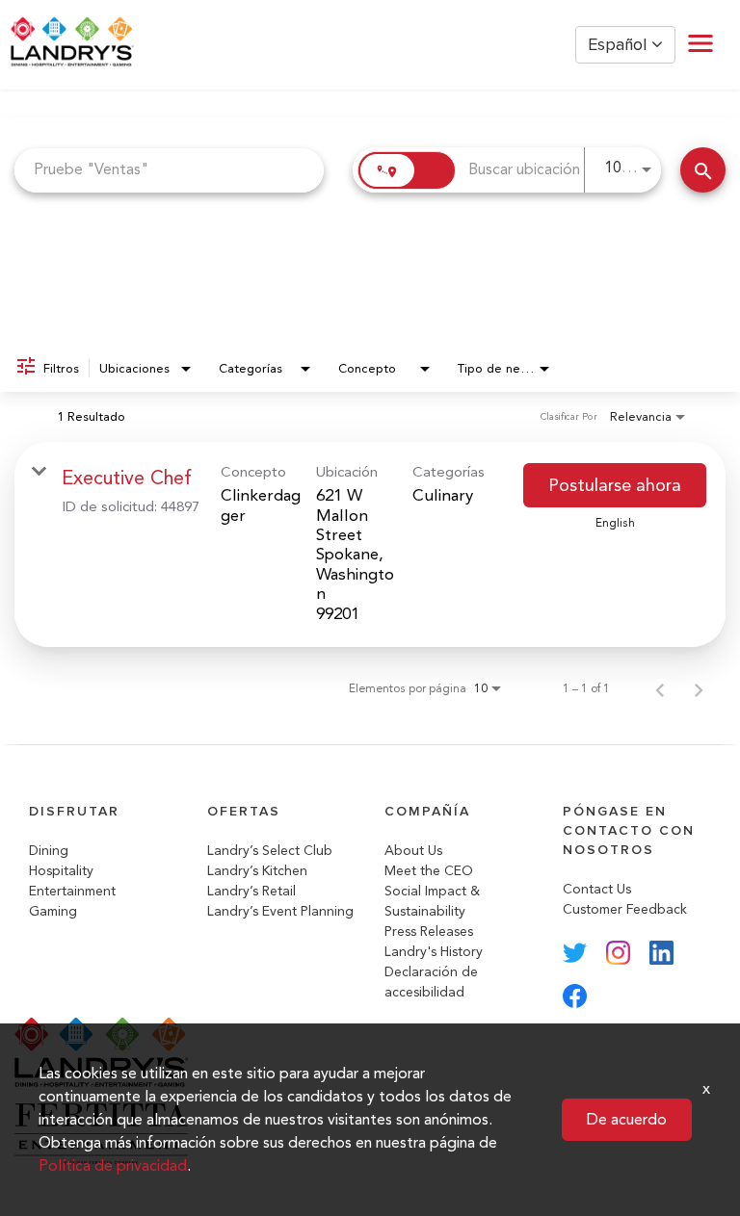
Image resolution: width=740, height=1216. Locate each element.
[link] (370, 544)
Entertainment (72, 891)
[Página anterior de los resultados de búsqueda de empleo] (660, 688)
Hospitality (61, 871)
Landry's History (433, 952)
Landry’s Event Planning (280, 911)
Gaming (53, 911)
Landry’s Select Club (269, 850)
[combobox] (169, 170)
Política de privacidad (113, 1165)
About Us (413, 850)
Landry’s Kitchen (257, 871)
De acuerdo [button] (627, 1119)
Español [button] (619, 45)
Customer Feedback (625, 909)
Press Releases (428, 931)
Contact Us (597, 889)
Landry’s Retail (251, 891)
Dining (48, 850)
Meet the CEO (428, 871)
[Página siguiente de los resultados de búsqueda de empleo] (698, 688)
